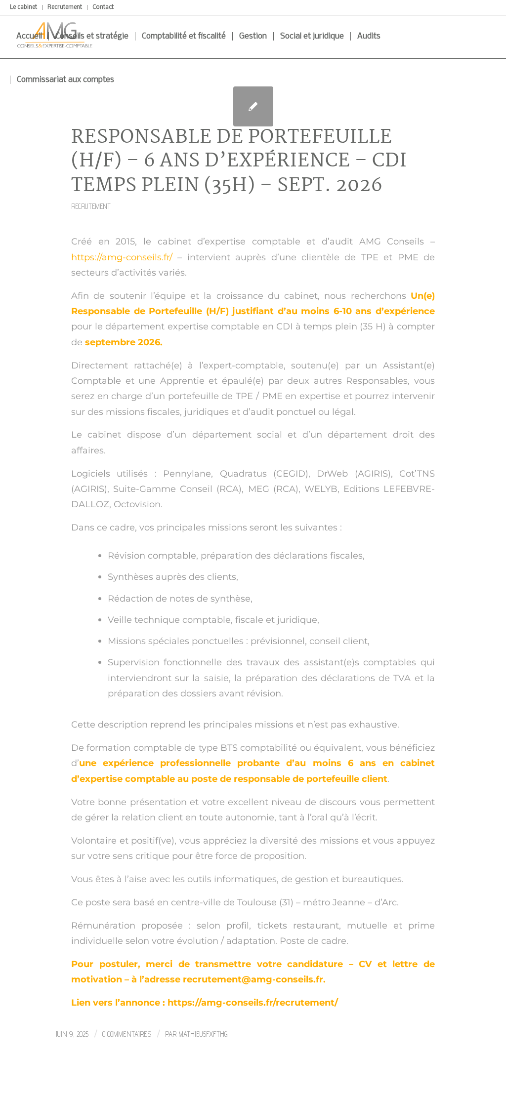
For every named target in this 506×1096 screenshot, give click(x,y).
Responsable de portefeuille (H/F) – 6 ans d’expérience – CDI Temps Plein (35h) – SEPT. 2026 (239, 162)
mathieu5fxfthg (202, 1034)
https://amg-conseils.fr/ (121, 257)
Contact (103, 7)
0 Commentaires (126, 1034)
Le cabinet (23, 7)
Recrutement (64, 7)
